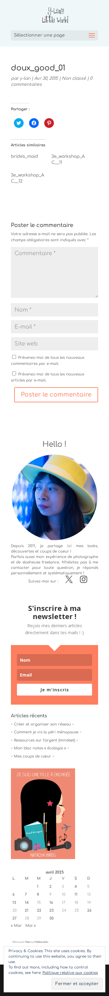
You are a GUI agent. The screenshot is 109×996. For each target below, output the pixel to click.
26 (89, 910)
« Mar (16, 925)
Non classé (74, 78)
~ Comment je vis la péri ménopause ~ (46, 732)
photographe (85, 557)
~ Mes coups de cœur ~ (32, 756)
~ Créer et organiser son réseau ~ (42, 724)
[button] (43, 813)
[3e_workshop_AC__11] (71, 161)
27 (14, 918)
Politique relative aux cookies (70, 973)
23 (51, 910)
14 (27, 902)
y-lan (25, 78)
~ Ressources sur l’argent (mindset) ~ (44, 740)
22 (39, 910)
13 (14, 902)
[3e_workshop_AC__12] (31, 179)
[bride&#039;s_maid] (31, 158)
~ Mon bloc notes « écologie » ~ (40, 748)
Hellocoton (41, 942)
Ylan (27, 942)
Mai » (30, 925)
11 (76, 894)
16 (51, 902)
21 (26, 910)
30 (51, 918)
